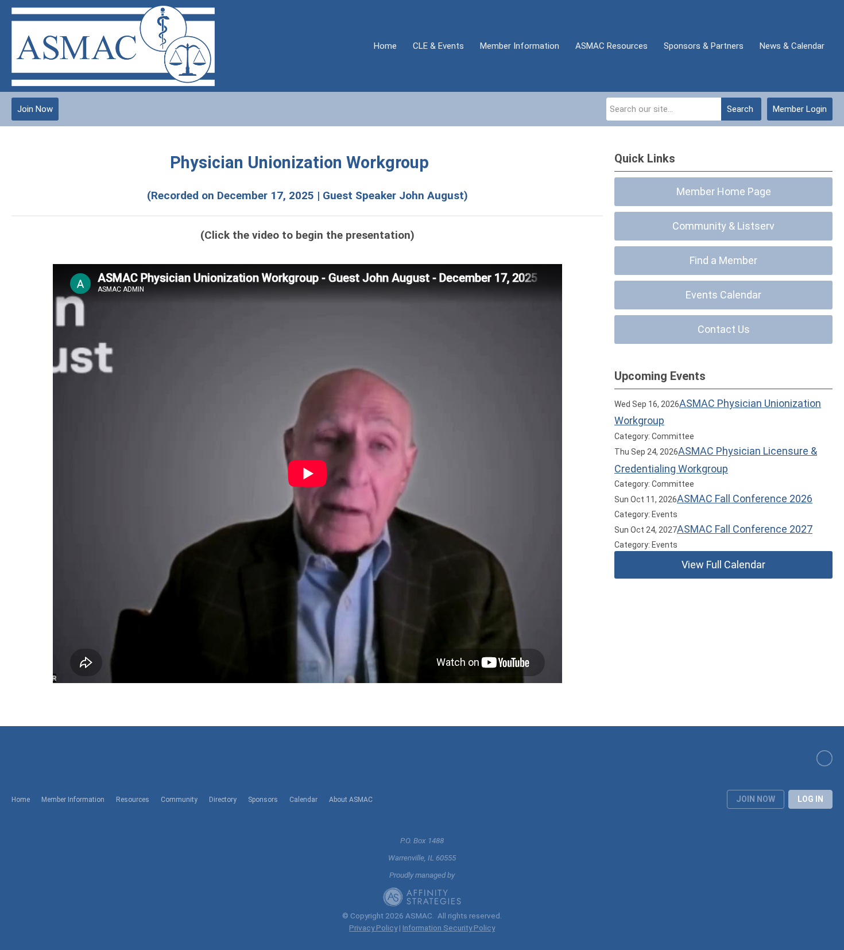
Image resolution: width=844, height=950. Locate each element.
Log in (810, 799)
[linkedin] (824, 758)
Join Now (35, 109)
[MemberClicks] (113, 46)
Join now (755, 799)
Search (740, 109)
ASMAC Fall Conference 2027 (744, 529)
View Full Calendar (723, 565)
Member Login (800, 109)
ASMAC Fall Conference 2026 (744, 499)
